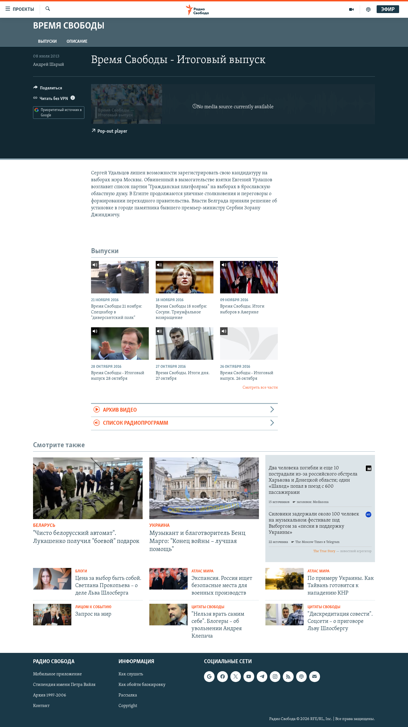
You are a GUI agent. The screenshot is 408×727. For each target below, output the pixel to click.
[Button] (47, 89)
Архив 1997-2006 (49, 695)
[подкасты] (368, 9)
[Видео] (351, 9)
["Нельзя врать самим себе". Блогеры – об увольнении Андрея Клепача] (168, 614)
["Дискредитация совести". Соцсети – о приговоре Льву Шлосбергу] (284, 614)
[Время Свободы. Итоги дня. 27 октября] (184, 343)
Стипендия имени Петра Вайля (64, 685)
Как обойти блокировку (142, 685)
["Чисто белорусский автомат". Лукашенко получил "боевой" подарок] (88, 488)
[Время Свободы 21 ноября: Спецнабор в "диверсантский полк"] (120, 277)
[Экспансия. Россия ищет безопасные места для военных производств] (168, 579)
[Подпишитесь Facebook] (222, 676)
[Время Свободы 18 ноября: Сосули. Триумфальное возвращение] (184, 277)
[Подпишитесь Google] (209, 676)
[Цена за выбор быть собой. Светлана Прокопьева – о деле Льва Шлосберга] (52, 579)
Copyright (128, 706)
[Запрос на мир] (52, 614)
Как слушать (131, 674)
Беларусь (44, 525)
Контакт (41, 706)
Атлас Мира (202, 571)
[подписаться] (314, 676)
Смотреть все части (260, 388)
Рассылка (128, 695)
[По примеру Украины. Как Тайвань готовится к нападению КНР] (284, 579)
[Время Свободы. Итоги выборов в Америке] (249, 277)
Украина (159, 525)
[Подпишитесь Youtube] (248, 676)
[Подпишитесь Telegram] (262, 676)
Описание (77, 41)
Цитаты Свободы (208, 607)
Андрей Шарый (48, 64)
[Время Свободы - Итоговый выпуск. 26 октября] (249, 343)
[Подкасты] (301, 676)
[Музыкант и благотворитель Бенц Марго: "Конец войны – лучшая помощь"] (204, 488)
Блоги (81, 571)
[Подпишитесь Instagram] (275, 676)
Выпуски (47, 41)
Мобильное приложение (57, 674)
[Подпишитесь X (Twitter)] (235, 676)
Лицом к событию (93, 607)
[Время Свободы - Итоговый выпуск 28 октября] (120, 343)
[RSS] (288, 676)
